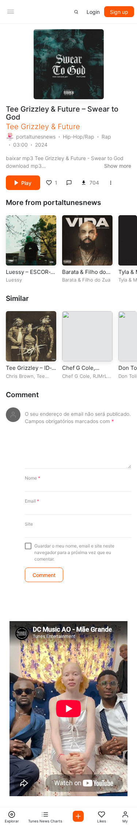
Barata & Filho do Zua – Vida (84, 275)
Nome (32, 478)
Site (29, 524)
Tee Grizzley (27, 126)
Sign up (119, 12)
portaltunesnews (36, 136)
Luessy (14, 280)
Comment (22, 395)
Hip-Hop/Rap (78, 136)
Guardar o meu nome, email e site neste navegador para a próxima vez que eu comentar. (74, 552)
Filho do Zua (96, 280)
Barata (69, 280)
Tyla (122, 280)
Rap (106, 136)
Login (93, 12)
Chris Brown (20, 376)
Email (32, 501)
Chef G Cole (76, 376)
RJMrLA (102, 376)
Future (69, 126)
